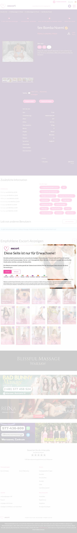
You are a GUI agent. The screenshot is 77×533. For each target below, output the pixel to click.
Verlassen (16, 271)
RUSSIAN (32, 277)
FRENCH (11, 277)
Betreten (7, 271)
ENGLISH (6, 277)
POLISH (27, 277)
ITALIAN (22, 277)
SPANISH (38, 277)
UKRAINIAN (44, 277)
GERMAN (17, 277)
